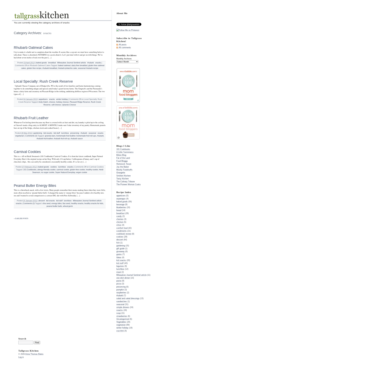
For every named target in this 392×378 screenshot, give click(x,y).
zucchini (120, 331)
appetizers (43, 99)
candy (119, 216)
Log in (21, 357)
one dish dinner (123, 278)
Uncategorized (122, 319)
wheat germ (68, 206)
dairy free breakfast (79, 65)
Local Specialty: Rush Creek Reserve (43, 81)
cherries (119, 219)
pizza (118, 284)
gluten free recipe (34, 68)
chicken (119, 222)
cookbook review (123, 234)
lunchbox (65, 133)
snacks (98, 63)
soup (118, 313)
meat (118, 272)
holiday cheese (62, 102)
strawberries (121, 316)
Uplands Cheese (69, 105)
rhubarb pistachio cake (67, 68)
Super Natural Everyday (65, 172)
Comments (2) (29, 203)
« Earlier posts (21, 218)
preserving (74, 133)
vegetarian (19, 136)
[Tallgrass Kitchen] (41, 17)
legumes (120, 266)
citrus (118, 225)
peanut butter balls (54, 206)
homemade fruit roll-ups (86, 136)
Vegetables (121, 322)
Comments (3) (31, 136)
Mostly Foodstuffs (124, 170)
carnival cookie (63, 170)
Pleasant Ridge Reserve (80, 102)
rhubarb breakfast (49, 68)
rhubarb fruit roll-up (62, 139)
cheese (52, 102)
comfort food (122, 228)
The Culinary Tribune (125, 181)
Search (22, 338)
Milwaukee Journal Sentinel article (71, 63)
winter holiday (62, 99)
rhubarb (90, 63)
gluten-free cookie (77, 170)
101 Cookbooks (29, 170)
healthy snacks (77, 203)
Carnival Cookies (27, 152)
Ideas (118, 257)
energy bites (56, 203)
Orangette (120, 172)
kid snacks (47, 133)
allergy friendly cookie (46, 170)
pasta (118, 281)
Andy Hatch (43, 102)
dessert (42, 201)
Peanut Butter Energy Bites (35, 186)
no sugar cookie (47, 172)
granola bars (50, 136)
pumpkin (120, 290)
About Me (122, 13)
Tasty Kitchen (122, 178)
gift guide (120, 248)
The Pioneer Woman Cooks (128, 184)
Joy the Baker (122, 167)
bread (118, 210)
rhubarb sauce (77, 139)
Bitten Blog (121, 155)
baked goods (41, 63)
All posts (122, 44)
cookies (53, 167)
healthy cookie (92, 170)
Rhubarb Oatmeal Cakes (33, 48)
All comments (125, 47)
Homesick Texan (123, 164)
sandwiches (121, 301)
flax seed (66, 203)
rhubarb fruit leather (45, 139)
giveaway (120, 251)
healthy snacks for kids (93, 203)
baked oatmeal (64, 65)
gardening (38, 133)
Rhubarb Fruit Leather (31, 118)
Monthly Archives (124, 59)
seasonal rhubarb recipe (88, 68)
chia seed (46, 203)
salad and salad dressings (127, 298)
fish (118, 243)
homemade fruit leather (65, 136)
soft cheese (56, 105)
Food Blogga (122, 161)
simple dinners (122, 307)
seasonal (92, 133)
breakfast (52, 63)
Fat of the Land (123, 158)
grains (119, 254)
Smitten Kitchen (123, 176)
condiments (121, 231)
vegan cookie (81, 172)
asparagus (121, 198)
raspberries (121, 292)
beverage (120, 204)
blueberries (121, 207)
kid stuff (57, 133)
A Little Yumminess (125, 152)
